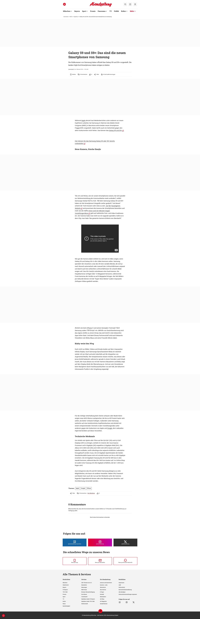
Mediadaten (103, 596)
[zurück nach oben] (100, 612)
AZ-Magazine (103, 601)
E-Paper (102, 592)
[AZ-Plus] (64, 4)
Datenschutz (122, 587)
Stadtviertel (66, 585)
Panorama (101, 11)
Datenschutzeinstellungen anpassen (128, 594)
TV (110, 11)
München (66, 11)
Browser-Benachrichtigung (88, 592)
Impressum (121, 582)
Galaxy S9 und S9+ (115, 130)
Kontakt (102, 594)
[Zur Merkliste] (130, 4)
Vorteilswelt (84, 596)
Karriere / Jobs (103, 585)
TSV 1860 (65, 592)
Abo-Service (103, 589)
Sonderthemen (103, 603)
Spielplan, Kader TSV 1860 (88, 601)
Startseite (65, 16)
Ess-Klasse (84, 594)
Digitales (76, 16)
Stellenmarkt (84, 603)
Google (109, 428)
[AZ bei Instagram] (127, 602)
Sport (84, 11)
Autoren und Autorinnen (106, 582)
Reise (64, 603)
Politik (116, 11)
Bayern (77, 11)
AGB (120, 585)
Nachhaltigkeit (66, 606)
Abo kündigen (122, 592)
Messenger (84, 587)
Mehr (132, 11)
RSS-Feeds (84, 589)
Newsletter (84, 585)
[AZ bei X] (134, 602)
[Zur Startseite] (100, 6)
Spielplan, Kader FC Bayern (88, 599)
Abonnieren (103, 587)
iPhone (89, 328)
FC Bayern (65, 589)
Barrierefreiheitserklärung (125, 589)
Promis (92, 11)
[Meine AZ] (135, 4)
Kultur (123, 11)
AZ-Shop (102, 599)
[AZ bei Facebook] (120, 602)
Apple (83, 120)
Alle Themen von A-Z (86, 582)
